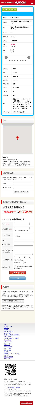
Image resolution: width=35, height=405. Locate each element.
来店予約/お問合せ (9, 331)
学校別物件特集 (8, 326)
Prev (6, 57)
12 (25, 60)
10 (22, 60)
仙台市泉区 (7, 345)
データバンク (7, 340)
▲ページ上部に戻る (26, 403)
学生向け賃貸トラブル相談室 (12, 338)
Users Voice (7, 336)
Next (28, 57)
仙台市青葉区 (7, 343)
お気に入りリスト (8, 341)
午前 (17, 260)
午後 (22, 260)
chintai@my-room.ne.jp (14, 387)
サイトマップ (7, 358)
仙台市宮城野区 (8, 346)
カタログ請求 (7, 333)
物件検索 (6, 328)
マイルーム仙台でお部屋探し (12, 334)
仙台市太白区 (7, 350)
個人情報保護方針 (8, 357)
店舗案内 (6, 329)
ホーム (5, 324)
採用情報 (6, 355)
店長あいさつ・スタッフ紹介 (12, 353)
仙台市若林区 (7, 348)
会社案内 (6, 351)
